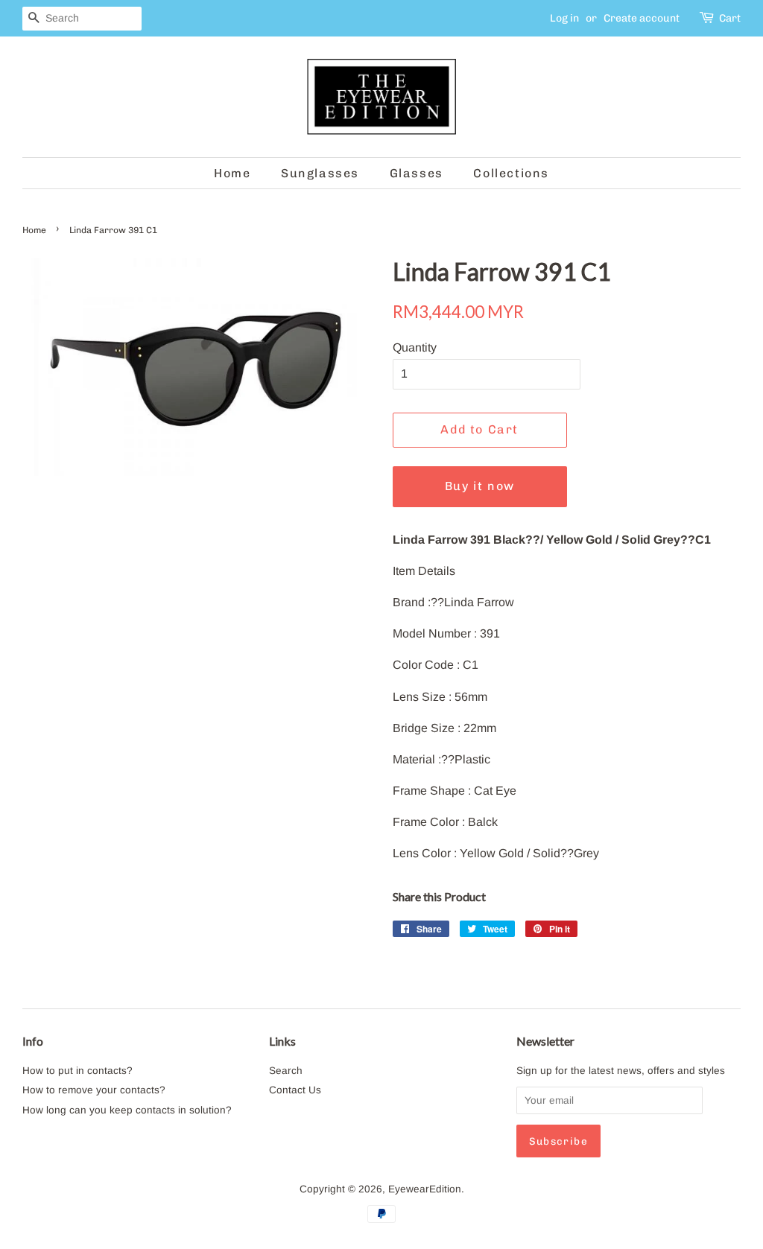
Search (286, 1070)
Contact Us (295, 1090)
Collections (511, 173)
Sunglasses (320, 173)
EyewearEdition (424, 1189)
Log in (564, 18)
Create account (642, 18)
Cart (730, 18)
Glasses (416, 173)
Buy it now (480, 486)
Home (232, 173)
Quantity (415, 347)
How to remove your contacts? (93, 1090)
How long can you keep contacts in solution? (127, 1110)
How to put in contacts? (77, 1070)
